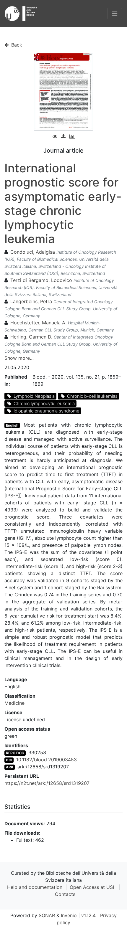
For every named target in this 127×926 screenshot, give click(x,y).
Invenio (69, 915)
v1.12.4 (88, 915)
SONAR (47, 915)
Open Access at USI (92, 887)
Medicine (14, 703)
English (12, 425)
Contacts (65, 894)
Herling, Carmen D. (31, 337)
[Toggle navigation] (114, 13)
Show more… (19, 358)
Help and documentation (34, 887)
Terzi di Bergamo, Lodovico (41, 280)
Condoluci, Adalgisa (32, 252)
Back (16, 45)
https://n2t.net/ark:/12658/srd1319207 (46, 783)
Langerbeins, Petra (31, 301)
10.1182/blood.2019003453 (46, 759)
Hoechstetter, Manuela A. (38, 323)
